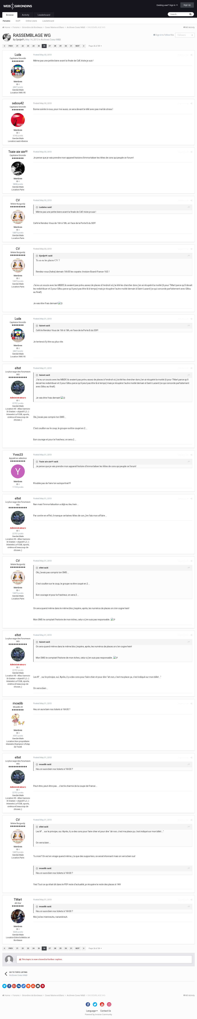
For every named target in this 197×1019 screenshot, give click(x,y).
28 (55, 46)
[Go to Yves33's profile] (18, 471)
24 (33, 46)
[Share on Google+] (14, 986)
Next (78, 46)
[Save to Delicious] (23, 986)
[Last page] (84, 46)
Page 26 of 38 (95, 46)
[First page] (4, 46)
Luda (18, 55)
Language (91, 1011)
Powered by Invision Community (98, 1014)
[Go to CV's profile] (18, 217)
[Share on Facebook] (9, 986)
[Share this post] (191, 55)
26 (44, 46)
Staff (18, 21)
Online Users (31, 21)
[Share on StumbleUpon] (33, 986)
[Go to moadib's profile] (18, 720)
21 (17, 46)
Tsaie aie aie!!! (17, 152)
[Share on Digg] (19, 986)
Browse (10, 15)
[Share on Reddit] (28, 986)
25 (39, 46)
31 (71, 46)
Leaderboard (48, 21)
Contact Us (105, 1011)
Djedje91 (20, 39)
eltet (18, 368)
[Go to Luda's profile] (18, 71)
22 (23, 46)
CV (18, 200)
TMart (18, 899)
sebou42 (18, 103)
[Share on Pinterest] (42, 986)
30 (66, 46)
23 (28, 46)
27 (49, 46)
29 (60, 46)
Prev (11, 46)
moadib (18, 703)
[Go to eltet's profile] (18, 388)
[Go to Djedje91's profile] (7, 37)
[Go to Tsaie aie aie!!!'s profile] (18, 168)
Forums (6, 21)
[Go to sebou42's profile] (18, 120)
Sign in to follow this (165, 35)
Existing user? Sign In (166, 5)
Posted (42, 55)
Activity (25, 15)
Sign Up (187, 5)
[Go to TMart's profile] (18, 916)
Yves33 (18, 454)
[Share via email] (38, 986)
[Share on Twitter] (4, 986)
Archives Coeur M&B (51, 39)
